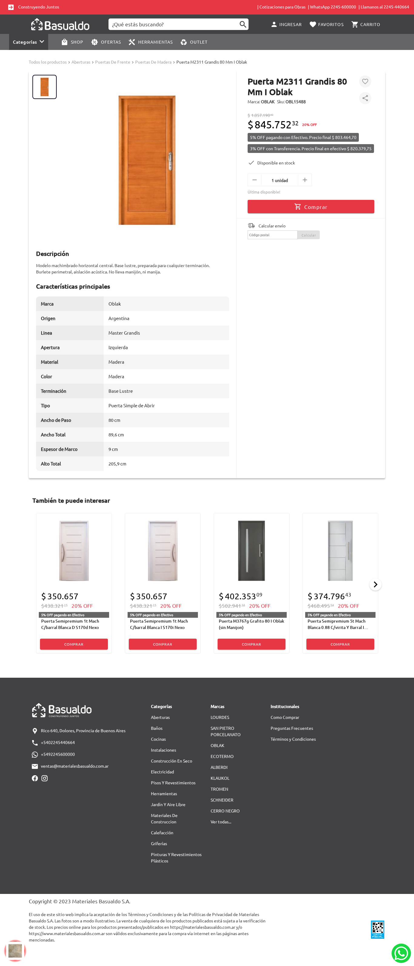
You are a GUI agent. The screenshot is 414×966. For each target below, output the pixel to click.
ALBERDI (219, 767)
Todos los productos (48, 62)
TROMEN (219, 789)
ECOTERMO (222, 756)
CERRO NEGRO (225, 810)
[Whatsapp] (401, 953)
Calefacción (162, 832)
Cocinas (158, 739)
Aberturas (81, 62)
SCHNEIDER (222, 799)
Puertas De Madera (153, 62)
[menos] (255, 179)
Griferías (159, 843)
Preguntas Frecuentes (292, 728)
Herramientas (164, 793)
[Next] (375, 584)
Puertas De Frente (112, 62)
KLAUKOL (220, 778)
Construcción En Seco (171, 760)
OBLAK (217, 745)
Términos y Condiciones (293, 739)
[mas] (305, 179)
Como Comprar (285, 717)
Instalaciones (163, 750)
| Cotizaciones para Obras (281, 6)
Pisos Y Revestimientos (173, 782)
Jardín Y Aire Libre (168, 804)
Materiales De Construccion (164, 818)
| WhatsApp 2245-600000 (332, 6)
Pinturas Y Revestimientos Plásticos (176, 857)
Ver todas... (221, 821)
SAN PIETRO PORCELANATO (226, 731)
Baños (156, 728)
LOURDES (220, 717)
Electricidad (162, 771)
